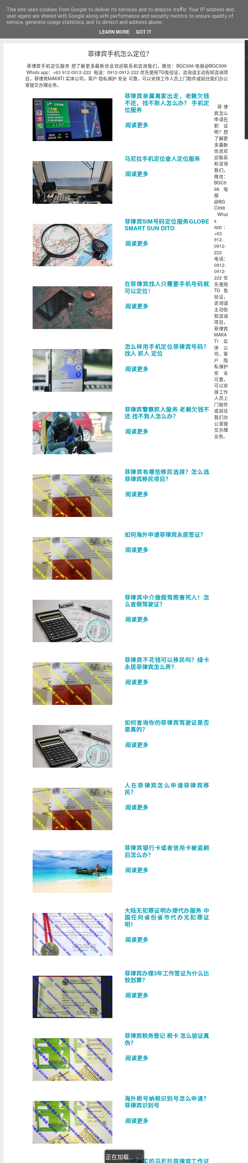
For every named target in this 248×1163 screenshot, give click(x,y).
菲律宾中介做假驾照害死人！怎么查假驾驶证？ (167, 600)
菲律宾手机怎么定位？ (120, 53)
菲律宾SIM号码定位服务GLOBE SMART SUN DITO (167, 224)
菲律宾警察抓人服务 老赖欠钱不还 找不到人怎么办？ (167, 412)
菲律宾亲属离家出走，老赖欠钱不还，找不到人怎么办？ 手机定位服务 (167, 103)
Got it (143, 31)
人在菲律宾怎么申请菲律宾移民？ (167, 788)
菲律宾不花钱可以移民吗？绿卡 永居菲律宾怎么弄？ (167, 662)
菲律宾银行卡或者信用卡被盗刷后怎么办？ (167, 850)
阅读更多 (137, 125)
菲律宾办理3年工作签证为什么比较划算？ (167, 976)
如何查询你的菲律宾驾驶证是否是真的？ (167, 725)
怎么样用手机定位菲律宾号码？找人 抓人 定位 (167, 349)
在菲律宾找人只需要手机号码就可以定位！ (167, 287)
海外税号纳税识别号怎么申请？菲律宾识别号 (167, 1101)
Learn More (114, 31)
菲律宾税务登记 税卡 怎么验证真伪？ (167, 1038)
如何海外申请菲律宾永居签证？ (165, 534)
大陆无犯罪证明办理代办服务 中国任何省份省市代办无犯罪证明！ (167, 917)
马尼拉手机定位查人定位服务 (162, 158)
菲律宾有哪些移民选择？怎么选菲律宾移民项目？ (167, 474)
